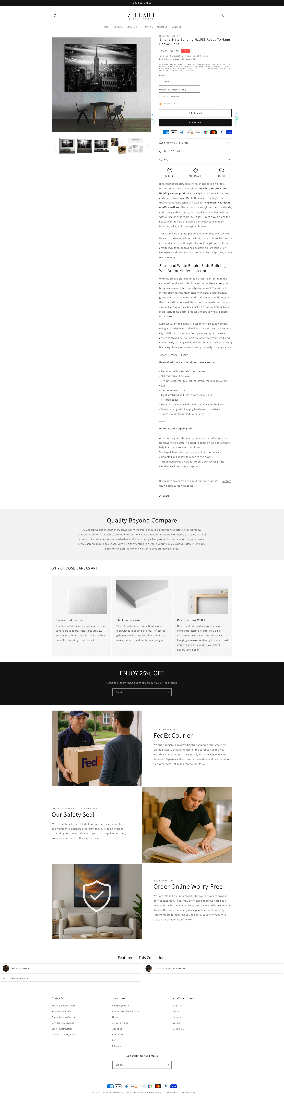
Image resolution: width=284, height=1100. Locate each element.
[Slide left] (55, 145)
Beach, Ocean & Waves (63, 1017)
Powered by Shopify (122, 1092)
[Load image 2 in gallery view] (84, 146)
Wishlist (177, 1022)
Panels (162, 75)
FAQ (114, 1040)
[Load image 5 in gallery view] (135, 146)
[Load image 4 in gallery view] (118, 146)
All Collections (120, 1022)
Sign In (176, 1011)
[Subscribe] (167, 692)
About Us (117, 1028)
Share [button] (166, 495)
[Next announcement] (231, 3)
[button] (55, 15)
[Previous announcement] (52, 3)
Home (115, 1017)
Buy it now (195, 122)
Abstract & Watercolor (63, 1005)
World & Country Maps (63, 1034)
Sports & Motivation (62, 1028)
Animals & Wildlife (61, 1011)
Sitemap (116, 1045)
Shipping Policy (120, 1005)
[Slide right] (147, 145)
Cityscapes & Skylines (63, 1022)
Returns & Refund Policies (126, 1011)
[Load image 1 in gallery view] (67, 146)
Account (177, 1017)
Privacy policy (155, 1092)
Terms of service (171, 1092)
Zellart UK (178, 1028)
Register (177, 1005)
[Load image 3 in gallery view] (101, 146)
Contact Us (118, 1034)
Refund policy (140, 1092)
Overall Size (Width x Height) (172, 89)
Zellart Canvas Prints (104, 1092)
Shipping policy (188, 1092)
